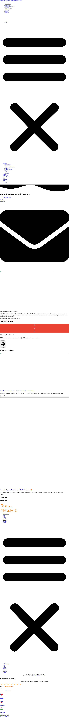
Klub (4, 17)
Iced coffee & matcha (9, 6)
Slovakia (2, 705)
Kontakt (4, 522)
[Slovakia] (1, 702)
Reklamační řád (42, 675)
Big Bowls (7, 5)
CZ (3, 21)
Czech (1, 698)
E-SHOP (5, 19)
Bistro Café (5, 14)
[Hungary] (1, 709)
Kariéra (4, 517)
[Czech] (1, 695)
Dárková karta (6, 514)
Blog (4, 515)
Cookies (36, 675)
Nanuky (7, 12)
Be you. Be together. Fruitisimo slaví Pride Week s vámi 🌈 (16, 489)
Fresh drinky (8, 4)
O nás (4, 516)
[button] (34, 93)
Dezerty (7, 10)
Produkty (5, 2)
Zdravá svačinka (8, 8)
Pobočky (4, 13)
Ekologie (5, 521)
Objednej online (6, 16)
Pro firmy (5, 520)
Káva (6, 11)
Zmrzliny (7, 7)
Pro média (5, 518)
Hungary (2, 712)
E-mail (1, 340)
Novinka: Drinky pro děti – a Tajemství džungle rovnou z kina (17, 390)
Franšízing (5, 18)
